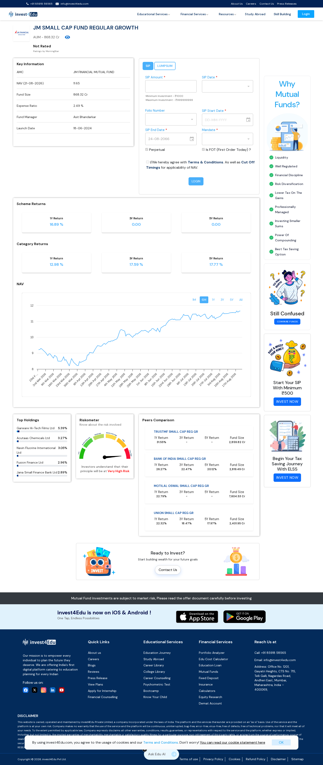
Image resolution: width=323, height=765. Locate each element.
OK (281, 742)
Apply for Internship (102, 691)
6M (204, 300)
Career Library (153, 665)
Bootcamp (151, 691)
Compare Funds (287, 321)
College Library (154, 672)
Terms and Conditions (160, 742)
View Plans (95, 684)
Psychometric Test (156, 684)
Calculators (207, 691)
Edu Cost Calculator (213, 659)
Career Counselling (157, 678)
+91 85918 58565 (41, 4)
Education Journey (157, 653)
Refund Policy (255, 759)
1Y (213, 300)
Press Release (97, 678)
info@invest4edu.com (75, 4)
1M (194, 300)
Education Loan (210, 665)
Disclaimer (278, 759)
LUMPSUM (164, 66)
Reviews (93, 672)
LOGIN (196, 181)
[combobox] (224, 86)
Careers (251, 4)
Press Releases (287, 4)
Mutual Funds (208, 672)
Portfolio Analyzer (212, 653)
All (241, 300)
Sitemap (297, 759)
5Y (232, 300)
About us (94, 653)
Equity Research (210, 697)
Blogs (92, 665)
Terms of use (188, 759)
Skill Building (282, 14)
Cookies (234, 759)
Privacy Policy (213, 759)
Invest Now (287, 401)
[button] (154, 14)
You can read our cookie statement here (232, 742)
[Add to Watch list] (67, 37)
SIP (148, 66)
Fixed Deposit (209, 678)
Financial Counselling (103, 697)
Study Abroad (255, 14)
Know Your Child (155, 697)
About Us (237, 4)
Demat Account (210, 703)
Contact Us (266, 4)
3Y (222, 300)
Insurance (206, 684)
